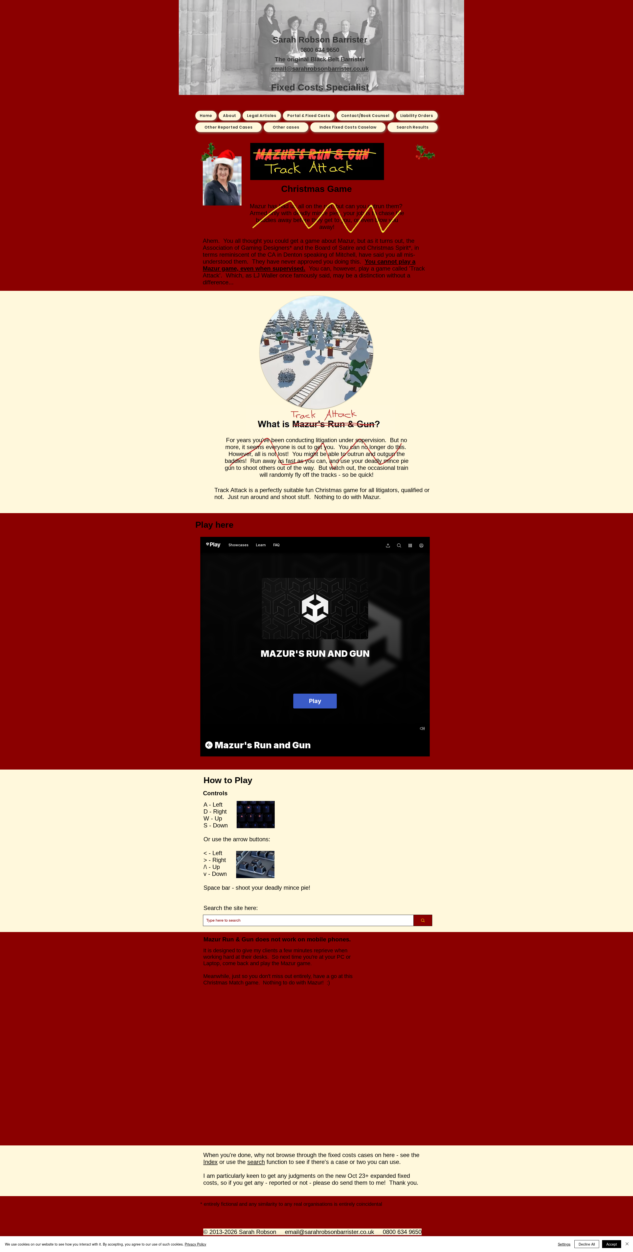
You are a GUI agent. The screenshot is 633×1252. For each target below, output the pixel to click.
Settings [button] (564, 1244)
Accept (611, 1244)
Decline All (587, 1244)
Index (210, 1162)
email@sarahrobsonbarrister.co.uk (320, 68)
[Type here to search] (422, 920)
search (256, 1162)
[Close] (627, 1244)
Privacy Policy (195, 1244)
